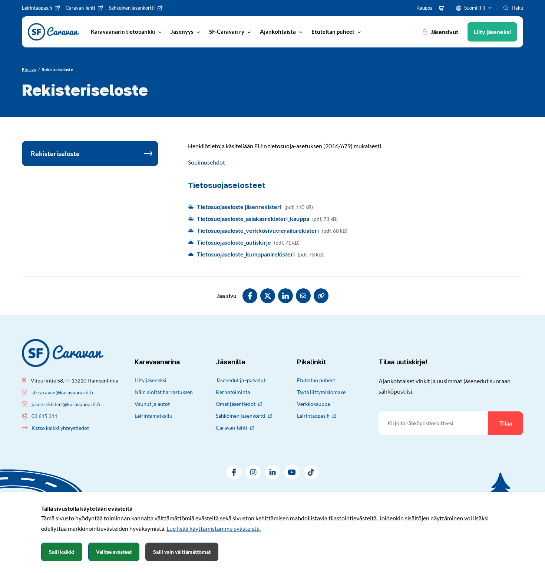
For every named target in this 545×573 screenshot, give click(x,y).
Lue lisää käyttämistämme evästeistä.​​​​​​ (213, 528)
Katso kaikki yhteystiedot (60, 428)
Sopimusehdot (206, 162)
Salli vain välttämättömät (182, 552)
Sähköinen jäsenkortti (240, 416)
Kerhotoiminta (233, 392)
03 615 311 (44, 416)
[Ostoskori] (441, 8)
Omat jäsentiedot (235, 404)
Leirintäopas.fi (313, 416)
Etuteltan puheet (316, 380)
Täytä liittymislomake (321, 392)
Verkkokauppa (313, 404)
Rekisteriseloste (55, 153)
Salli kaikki (62, 552)
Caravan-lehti (231, 427)
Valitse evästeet (114, 552)
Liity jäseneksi (150, 380)
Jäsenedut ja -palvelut (240, 380)
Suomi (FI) (474, 8)
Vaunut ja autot (152, 404)
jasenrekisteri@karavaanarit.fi (66, 404)
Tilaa (505, 423)
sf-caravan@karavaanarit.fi (62, 392)
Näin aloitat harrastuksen (164, 392)
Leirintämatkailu (153, 416)
